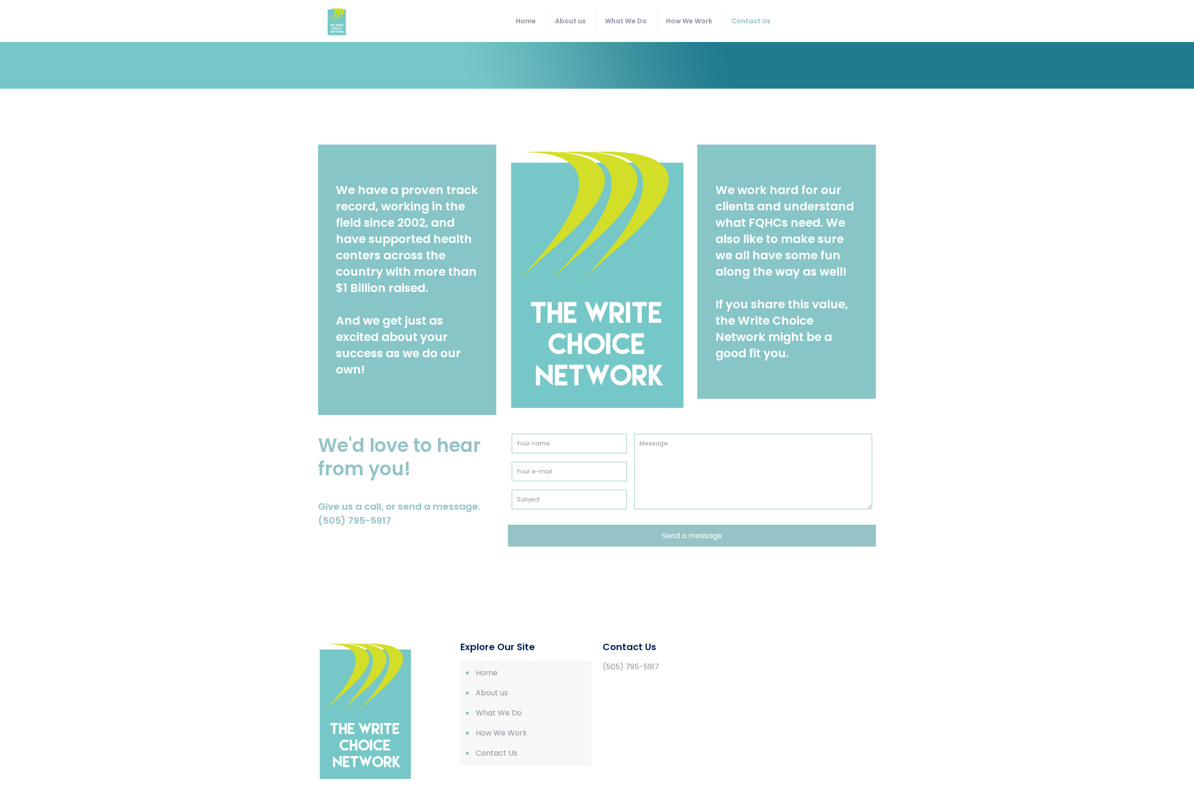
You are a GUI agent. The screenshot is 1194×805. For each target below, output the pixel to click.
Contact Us (496, 753)
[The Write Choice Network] (336, 21)
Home (487, 672)
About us (492, 692)
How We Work (501, 733)
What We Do (499, 713)
